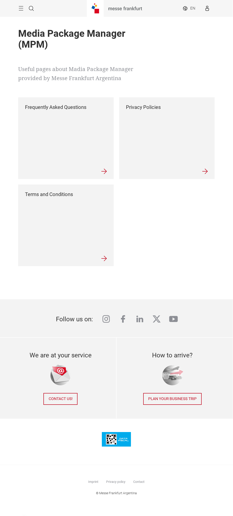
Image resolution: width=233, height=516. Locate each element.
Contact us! (61, 399)
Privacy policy (115, 482)
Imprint (93, 482)
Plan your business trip (172, 399)
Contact (139, 482)
